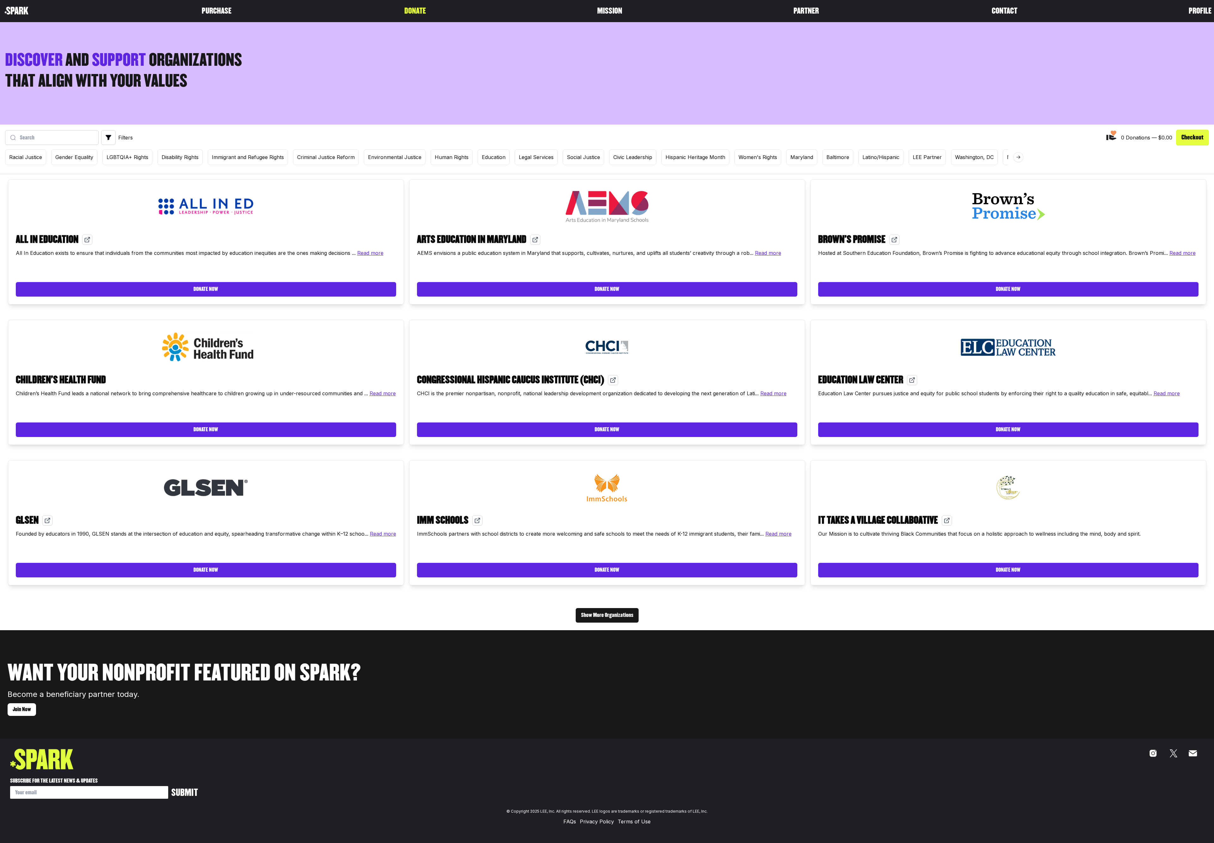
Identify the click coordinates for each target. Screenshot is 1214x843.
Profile (1200, 11)
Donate (415, 11)
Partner (806, 11)
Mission (609, 11)
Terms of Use (634, 821)
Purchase (216, 11)
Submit (184, 792)
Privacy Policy (597, 821)
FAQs (569, 821)
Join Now (22, 709)
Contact (1004, 11)
